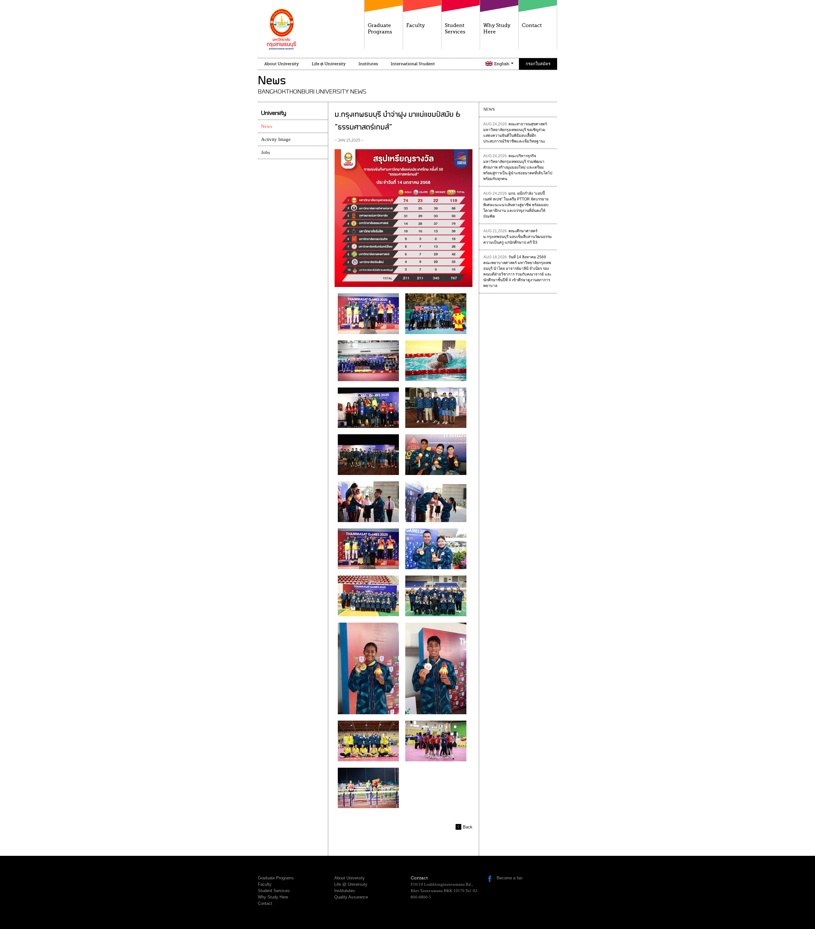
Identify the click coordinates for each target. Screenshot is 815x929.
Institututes (344, 890)
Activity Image (276, 139)
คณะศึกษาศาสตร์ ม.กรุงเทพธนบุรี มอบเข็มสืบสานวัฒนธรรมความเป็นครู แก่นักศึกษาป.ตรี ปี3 (517, 237)
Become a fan (509, 878)
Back (467, 827)
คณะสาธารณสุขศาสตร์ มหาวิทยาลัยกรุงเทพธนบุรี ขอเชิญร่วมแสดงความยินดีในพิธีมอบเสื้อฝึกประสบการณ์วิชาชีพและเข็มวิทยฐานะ (515, 132)
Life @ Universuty (350, 884)
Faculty (415, 25)
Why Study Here (496, 29)
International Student (413, 63)
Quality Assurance (351, 897)
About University (281, 63)
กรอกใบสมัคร (538, 63)
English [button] (502, 63)
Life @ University (329, 63)
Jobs (265, 152)
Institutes (368, 63)
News (266, 126)
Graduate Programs (380, 29)
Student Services (455, 29)
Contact (532, 25)
